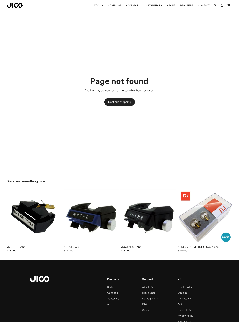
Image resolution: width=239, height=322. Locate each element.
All (108, 304)
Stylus (110, 287)
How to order (184, 287)
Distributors (148, 292)
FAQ (144, 304)
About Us (147, 287)
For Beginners (150, 298)
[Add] (57, 239)
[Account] (221, 5)
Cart (179, 304)
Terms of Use (184, 310)
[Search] (215, 5)
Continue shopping (119, 102)
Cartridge (112, 292)
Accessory (113, 298)
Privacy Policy (185, 315)
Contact (146, 310)
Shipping (182, 292)
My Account (184, 298)
